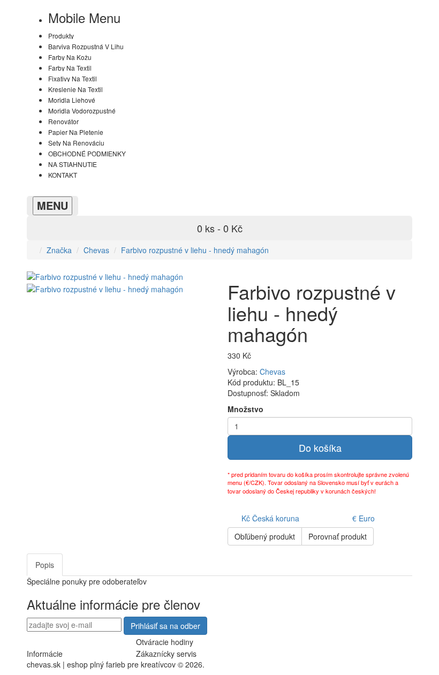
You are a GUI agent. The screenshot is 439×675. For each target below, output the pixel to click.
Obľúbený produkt (264, 536)
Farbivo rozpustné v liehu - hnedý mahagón (195, 250)
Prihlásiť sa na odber (165, 625)
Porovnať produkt (337, 536)
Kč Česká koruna (270, 518)
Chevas (96, 250)
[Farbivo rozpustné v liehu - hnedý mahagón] (105, 287)
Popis (44, 564)
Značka (59, 250)
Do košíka (320, 447)
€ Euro (363, 518)
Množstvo (245, 409)
